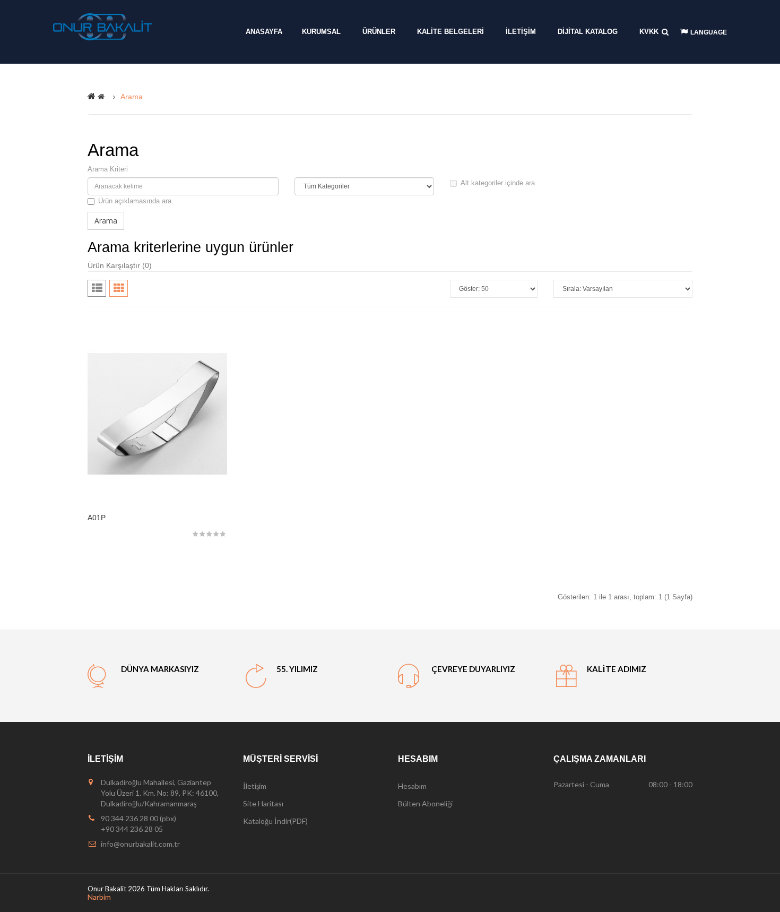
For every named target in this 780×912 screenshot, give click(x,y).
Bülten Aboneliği (425, 803)
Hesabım (412, 785)
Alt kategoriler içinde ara (498, 183)
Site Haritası (263, 803)
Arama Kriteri (108, 169)
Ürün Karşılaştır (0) (120, 265)
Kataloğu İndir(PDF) (275, 820)
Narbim (99, 896)
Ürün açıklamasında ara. (136, 201)
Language (708, 32)
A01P (97, 517)
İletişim (254, 785)
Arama (131, 96)
